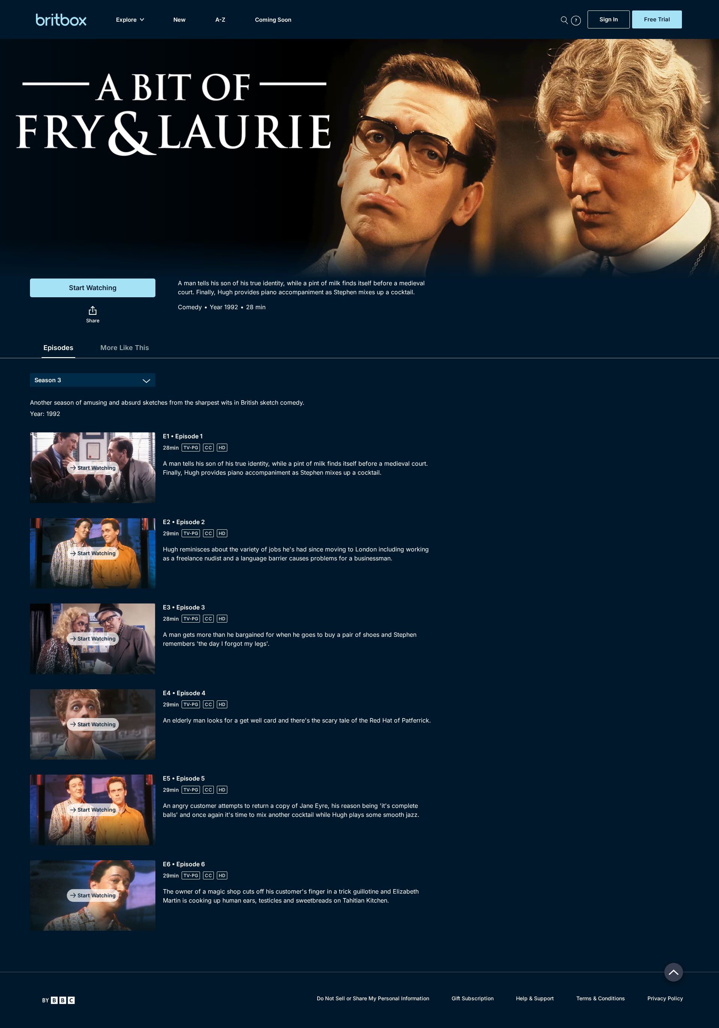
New (179, 19)
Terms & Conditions (600, 998)
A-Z (220, 19)
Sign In (609, 19)
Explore (126, 19)
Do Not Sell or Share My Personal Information (373, 998)
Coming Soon (273, 19)
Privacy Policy (665, 998)
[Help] (577, 19)
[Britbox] (61, 19)
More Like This (124, 348)
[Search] (564, 19)
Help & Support (535, 998)
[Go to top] (673, 972)
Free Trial (657, 19)
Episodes (58, 348)
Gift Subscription (473, 998)
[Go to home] (58, 1000)
